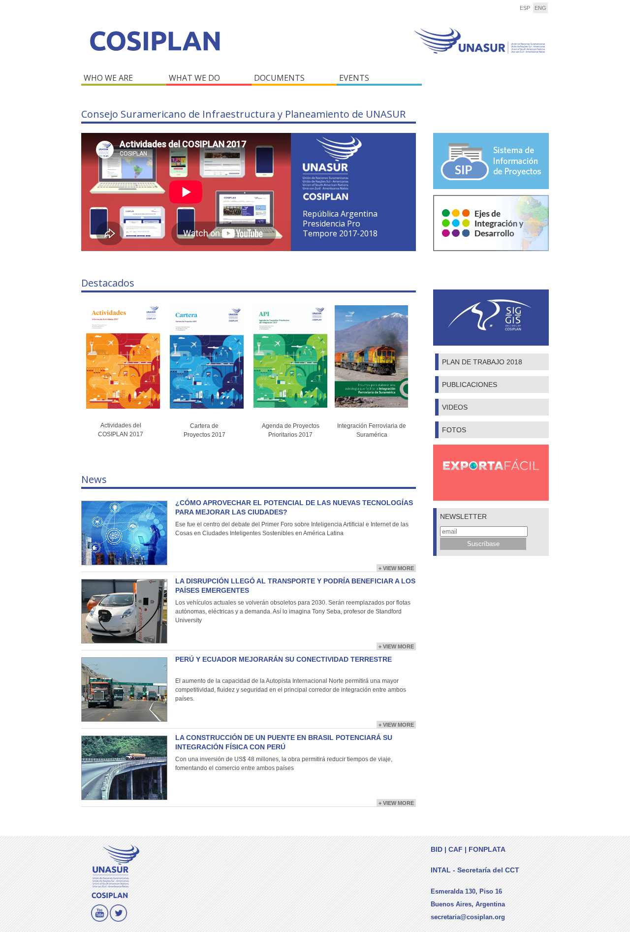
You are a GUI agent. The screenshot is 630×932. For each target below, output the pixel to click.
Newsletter (463, 516)
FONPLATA (487, 849)
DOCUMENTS (279, 77)
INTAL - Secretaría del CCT (475, 870)
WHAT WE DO (194, 77)
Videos (455, 407)
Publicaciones (469, 384)
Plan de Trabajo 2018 (482, 362)
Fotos (454, 430)
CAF (455, 849)
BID (436, 849)
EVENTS (354, 77)
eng (540, 8)
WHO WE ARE (108, 77)
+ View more (396, 568)
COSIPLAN (196, 48)
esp (525, 8)
